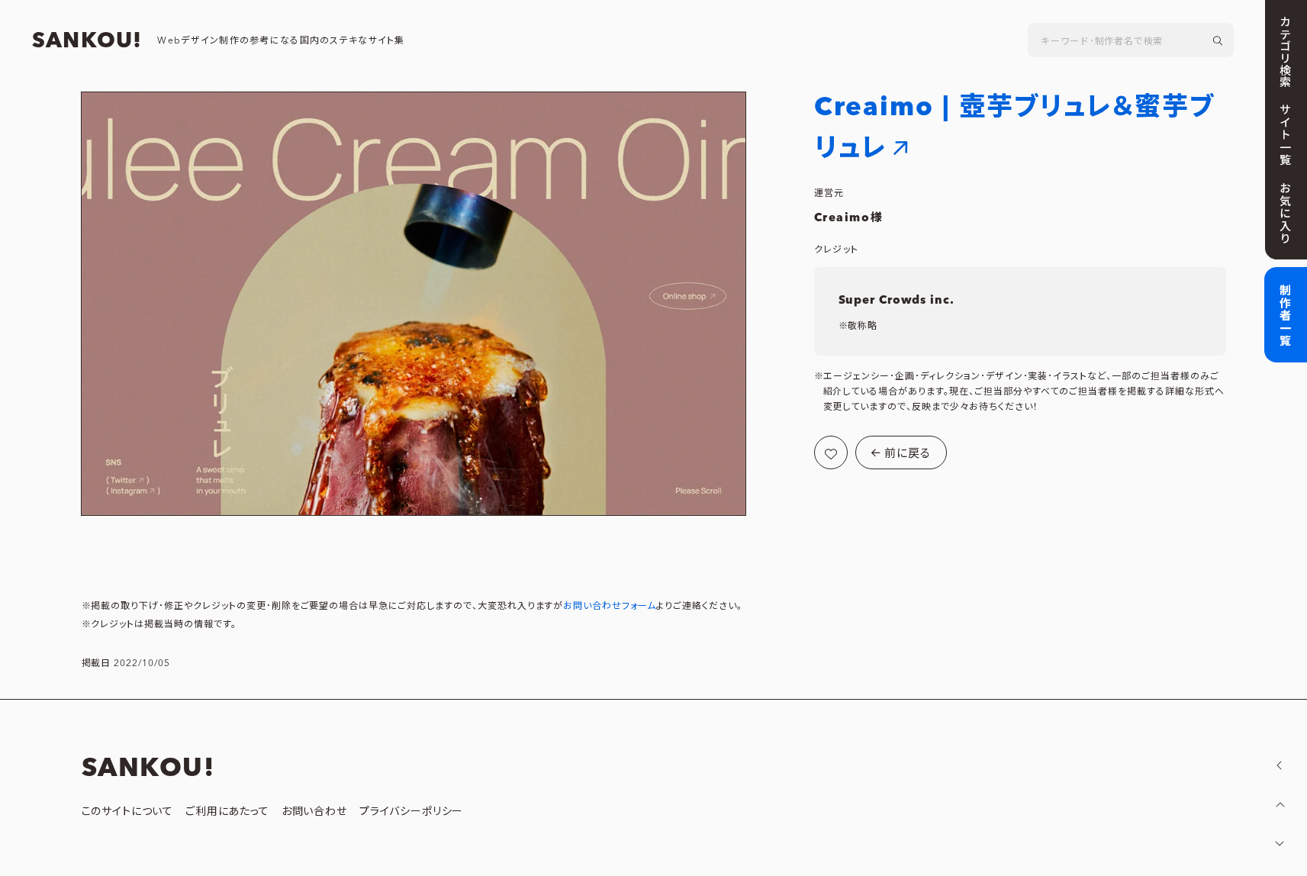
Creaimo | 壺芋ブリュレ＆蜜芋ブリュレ (1014, 128)
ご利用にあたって (227, 812)
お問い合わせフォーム (609, 606)
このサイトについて (128, 812)
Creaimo (842, 218)
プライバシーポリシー (411, 812)
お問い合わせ (314, 812)
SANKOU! (87, 41)
